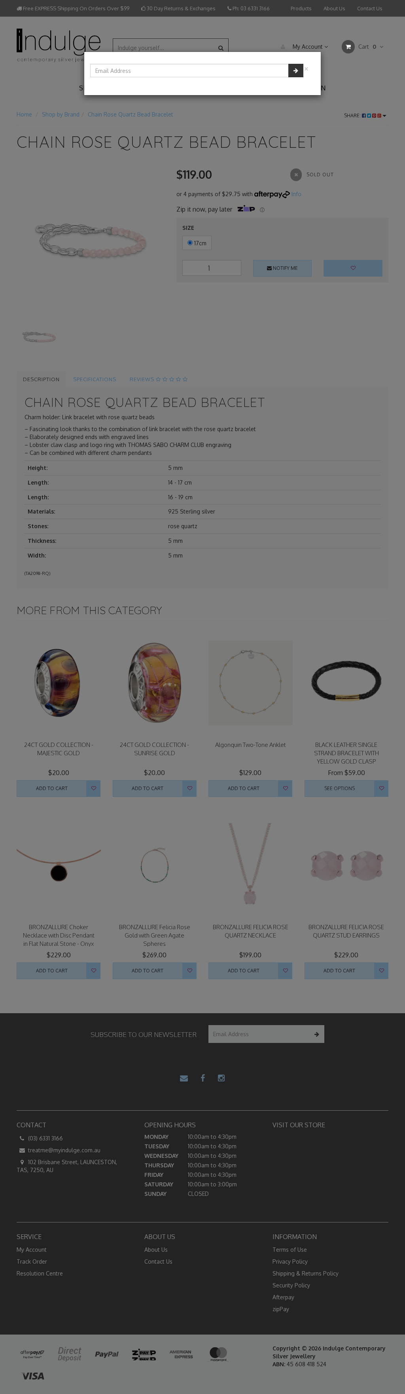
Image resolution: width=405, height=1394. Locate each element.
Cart (366, 46)
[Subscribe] (295, 70)
